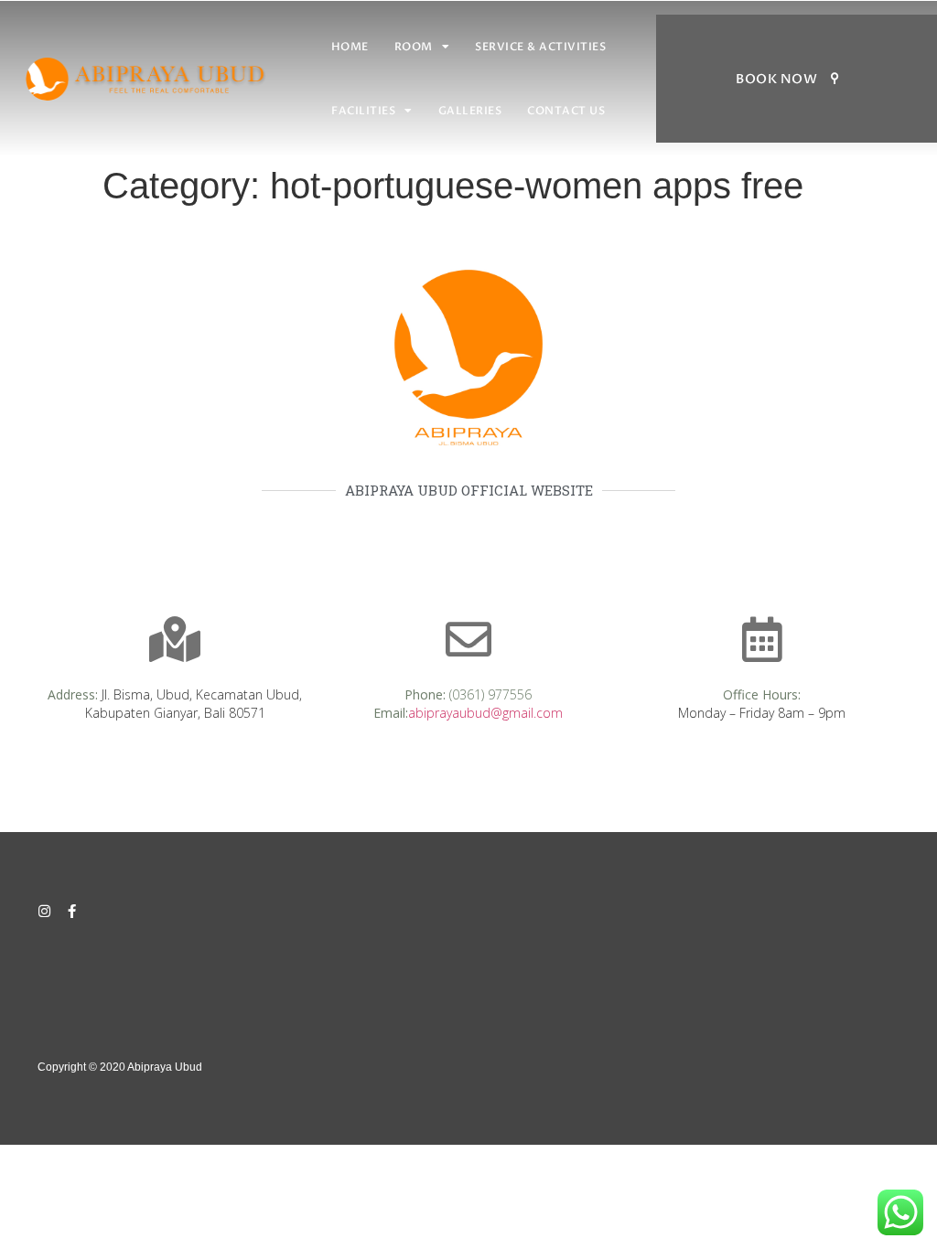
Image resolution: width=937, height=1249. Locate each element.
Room (413, 46)
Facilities (363, 110)
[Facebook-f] (72, 911)
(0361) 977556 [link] (490, 694)
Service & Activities (540, 46)
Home (350, 46)
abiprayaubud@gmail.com (485, 712)
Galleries (470, 110)
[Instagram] (44, 911)
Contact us (566, 110)
